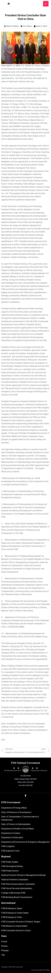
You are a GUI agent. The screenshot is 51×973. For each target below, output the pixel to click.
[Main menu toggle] (46, 3)
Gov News (27, 26)
